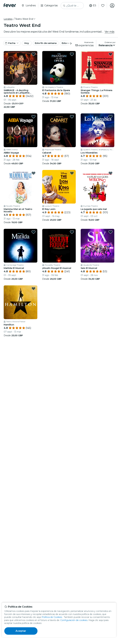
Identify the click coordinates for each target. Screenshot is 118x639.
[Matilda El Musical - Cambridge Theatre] (20, 246)
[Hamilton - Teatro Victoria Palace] (20, 302)
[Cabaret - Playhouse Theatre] (59, 130)
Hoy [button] (26, 43)
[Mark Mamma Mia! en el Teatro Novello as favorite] (33, 173)
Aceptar (21, 630)
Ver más (109, 31)
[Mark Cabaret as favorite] (72, 117)
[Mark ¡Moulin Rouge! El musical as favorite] (72, 232)
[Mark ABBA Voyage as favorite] (33, 117)
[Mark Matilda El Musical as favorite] (33, 232)
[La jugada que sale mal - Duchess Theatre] (97, 187)
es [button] (94, 5)
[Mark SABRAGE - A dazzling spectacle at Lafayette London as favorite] (33, 54)
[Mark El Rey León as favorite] (72, 173)
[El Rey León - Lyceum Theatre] (59, 187)
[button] (25, 18)
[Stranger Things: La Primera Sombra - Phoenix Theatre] (97, 68)
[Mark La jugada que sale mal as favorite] (110, 173)
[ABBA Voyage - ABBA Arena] (20, 130)
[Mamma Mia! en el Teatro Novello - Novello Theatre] (20, 187)
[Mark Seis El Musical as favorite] (110, 232)
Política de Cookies (52, 617)
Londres (8, 19)
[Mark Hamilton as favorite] (33, 289)
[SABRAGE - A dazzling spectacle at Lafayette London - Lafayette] (20, 68)
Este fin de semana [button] (46, 43)
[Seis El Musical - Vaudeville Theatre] (97, 246)
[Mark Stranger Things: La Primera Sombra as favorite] (110, 54)
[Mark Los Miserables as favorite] (110, 117)
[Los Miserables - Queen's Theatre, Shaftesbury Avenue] (97, 130)
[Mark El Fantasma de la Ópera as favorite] (72, 54)
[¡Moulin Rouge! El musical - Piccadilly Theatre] (59, 246)
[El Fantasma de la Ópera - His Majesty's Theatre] (59, 68)
